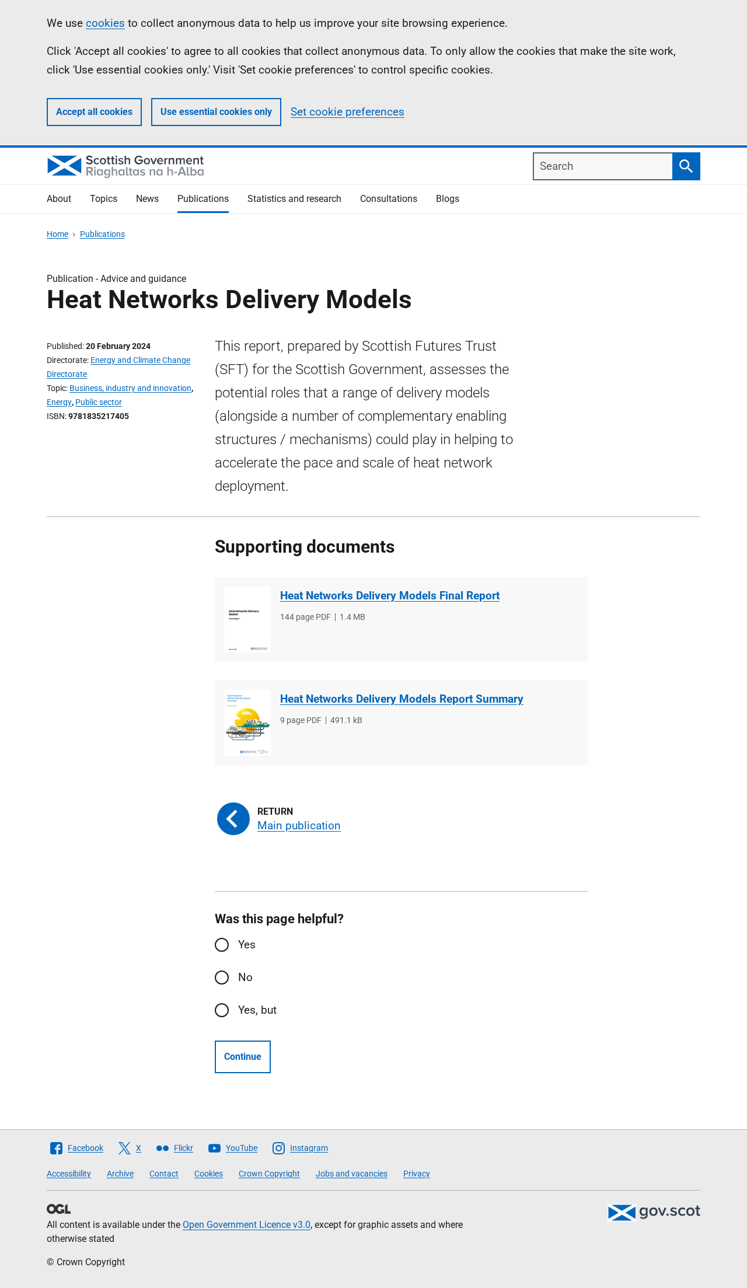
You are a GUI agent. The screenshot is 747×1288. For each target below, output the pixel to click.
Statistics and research (294, 198)
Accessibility (69, 1173)
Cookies (208, 1173)
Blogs (447, 198)
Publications (203, 198)
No (245, 977)
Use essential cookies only (216, 111)
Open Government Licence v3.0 (246, 1224)
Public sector (98, 402)
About (59, 198)
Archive (120, 1173)
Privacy (416, 1173)
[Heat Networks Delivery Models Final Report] (247, 619)
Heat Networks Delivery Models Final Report (390, 595)
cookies (105, 23)
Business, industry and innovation (130, 388)
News (147, 198)
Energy (59, 402)
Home (57, 234)
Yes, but (257, 1010)
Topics (103, 198)
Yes (247, 944)
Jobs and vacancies (352, 1173)
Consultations (388, 198)
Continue (242, 1056)
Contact (164, 1173)
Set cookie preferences (347, 111)
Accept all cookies (94, 111)
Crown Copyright (269, 1173)
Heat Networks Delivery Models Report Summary (401, 699)
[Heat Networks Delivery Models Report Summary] (247, 723)
